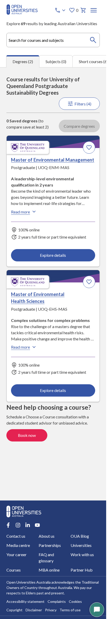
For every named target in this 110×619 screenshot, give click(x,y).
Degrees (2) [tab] (23, 61)
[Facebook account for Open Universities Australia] (8, 525)
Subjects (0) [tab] (56, 61)
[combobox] (53, 40)
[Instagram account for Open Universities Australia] (18, 525)
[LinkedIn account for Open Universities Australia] (27, 525)
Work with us (82, 554)
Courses (13, 569)
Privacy (51, 610)
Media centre (18, 545)
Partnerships (50, 545)
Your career (16, 554)
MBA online (49, 569)
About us (46, 536)
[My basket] (83, 10)
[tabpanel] (53, 283)
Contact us (15, 536)
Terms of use (70, 610)
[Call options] (60, 10)
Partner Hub (82, 569)
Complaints (57, 601)
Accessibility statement (25, 601)
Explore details (53, 255)
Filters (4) (82, 103)
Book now (27, 435)
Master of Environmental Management (52, 160)
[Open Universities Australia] (22, 13)
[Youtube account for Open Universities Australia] (37, 525)
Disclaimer (34, 610)
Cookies (75, 601)
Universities (81, 545)
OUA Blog (80, 536)
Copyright (14, 610)
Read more (20, 211)
